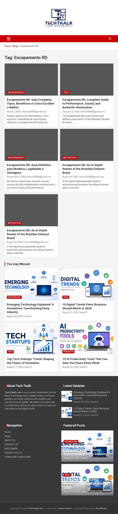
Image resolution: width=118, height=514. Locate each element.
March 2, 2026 (14, 111)
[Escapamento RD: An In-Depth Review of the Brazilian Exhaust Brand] (87, 145)
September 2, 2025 (16, 177)
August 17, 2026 (15, 367)
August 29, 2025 (15, 242)
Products (68, 352)
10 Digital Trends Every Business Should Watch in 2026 (84, 306)
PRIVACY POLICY (13, 452)
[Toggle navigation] (9, 38)
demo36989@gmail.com (34, 111)
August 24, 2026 (15, 316)
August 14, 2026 (70, 367)
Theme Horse (64, 508)
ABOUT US (10, 440)
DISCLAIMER (11, 448)
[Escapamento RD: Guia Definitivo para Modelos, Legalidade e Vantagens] (31, 145)
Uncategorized (16, 92)
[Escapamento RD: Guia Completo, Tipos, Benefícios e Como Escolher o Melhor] (31, 79)
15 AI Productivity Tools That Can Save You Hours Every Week (84, 361)
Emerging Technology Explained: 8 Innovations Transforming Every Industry (30, 308)
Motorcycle (69, 158)
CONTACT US (11, 444)
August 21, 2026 (70, 312)
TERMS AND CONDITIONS (18, 457)
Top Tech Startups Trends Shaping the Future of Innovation (30, 361)
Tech (65, 92)
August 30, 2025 (70, 177)
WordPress (101, 508)
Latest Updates (74, 386)
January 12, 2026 (70, 111)
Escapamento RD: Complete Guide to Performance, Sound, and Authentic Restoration (85, 103)
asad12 (28, 316)
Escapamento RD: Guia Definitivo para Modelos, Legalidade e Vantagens (29, 168)
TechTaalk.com (35, 508)
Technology (14, 297)
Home (8, 432)
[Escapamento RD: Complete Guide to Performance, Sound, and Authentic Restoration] (87, 79)
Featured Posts (74, 425)
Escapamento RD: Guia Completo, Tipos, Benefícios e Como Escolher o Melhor (30, 103)
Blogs (7, 436)
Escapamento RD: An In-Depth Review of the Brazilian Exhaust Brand (83, 168)
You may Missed (18, 264)
